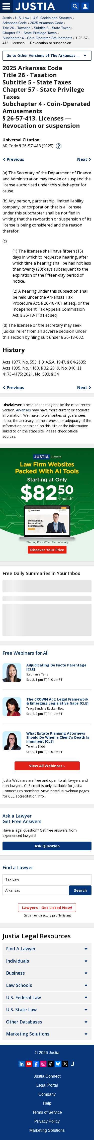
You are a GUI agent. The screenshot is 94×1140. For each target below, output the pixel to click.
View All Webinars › (47, 765)
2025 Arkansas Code (46, 23)
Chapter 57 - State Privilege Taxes (30, 33)
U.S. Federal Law (23, 997)
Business (15, 973)
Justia (7, 18)
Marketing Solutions (27, 1034)
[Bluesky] (58, 1064)
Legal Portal (47, 1085)
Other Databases (24, 1022)
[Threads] (51, 1064)
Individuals (17, 961)
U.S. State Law (21, 1009)
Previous (15, 159)
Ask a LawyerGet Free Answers (22, 818)
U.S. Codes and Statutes (52, 18)
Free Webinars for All (26, 653)
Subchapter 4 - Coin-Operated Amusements (37, 38)
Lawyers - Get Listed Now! (47, 907)
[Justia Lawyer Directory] (72, 1064)
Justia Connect (47, 1076)
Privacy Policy (47, 1121)
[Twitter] (65, 1064)
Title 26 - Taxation (17, 28)
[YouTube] (29, 1064)
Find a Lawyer (18, 867)
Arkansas (23, 410)
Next (82, 159)
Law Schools (19, 985)
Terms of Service (47, 1112)
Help (47, 1103)
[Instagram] (43, 1064)
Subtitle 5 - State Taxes (52, 28)
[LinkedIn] (22, 1064)
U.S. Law (22, 18)
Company (47, 1094)
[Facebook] (36, 1064)
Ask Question (47, 845)
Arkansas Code (15, 23)
